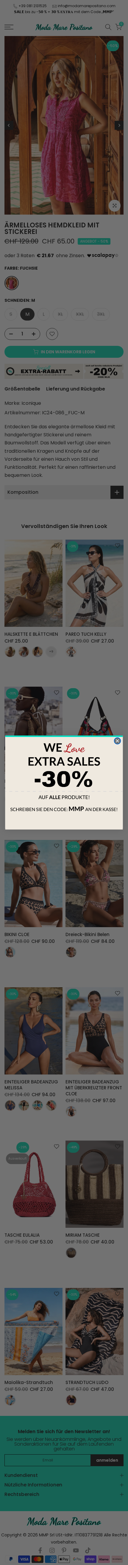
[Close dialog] (117, 741)
